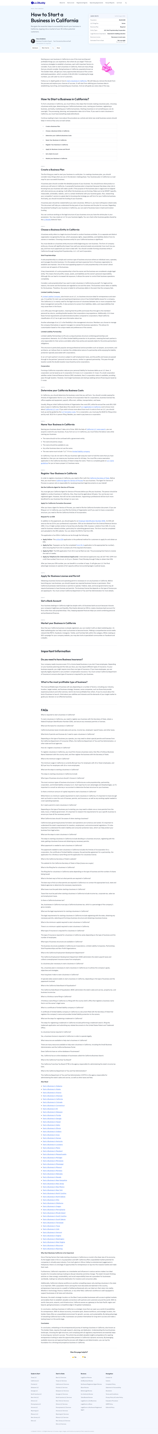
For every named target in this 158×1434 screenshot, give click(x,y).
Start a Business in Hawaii (52, 1122)
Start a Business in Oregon (52, 1206)
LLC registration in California (91, 407)
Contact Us (109, 1377)
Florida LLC (34, 1384)
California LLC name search (96, 429)
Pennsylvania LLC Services (63, 1407)
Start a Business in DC (50, 1109)
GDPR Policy (109, 1404)
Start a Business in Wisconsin (53, 1245)
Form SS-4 (80, 545)
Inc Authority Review (87, 1394)
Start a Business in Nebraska (53, 1174)
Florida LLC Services (61, 1387)
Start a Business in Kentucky (53, 1141)
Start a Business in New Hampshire (55, 1180)
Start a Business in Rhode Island (54, 1213)
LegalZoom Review (86, 1377)
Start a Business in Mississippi (53, 1164)
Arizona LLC (34, 1407)
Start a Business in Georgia (52, 1119)
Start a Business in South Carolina (54, 1216)
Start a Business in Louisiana (53, 1145)
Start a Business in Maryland (52, 1151)
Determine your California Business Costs (57, 135)
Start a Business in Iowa (51, 1135)
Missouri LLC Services (62, 1417)
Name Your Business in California (54, 140)
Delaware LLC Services (62, 1391)
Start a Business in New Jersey (53, 1184)
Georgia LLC (34, 1391)
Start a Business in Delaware (52, 1112)
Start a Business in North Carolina (54, 1193)
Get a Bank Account (50, 154)
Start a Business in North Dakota (54, 1197)
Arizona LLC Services (62, 1411)
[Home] (38, 2)
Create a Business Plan (51, 126)
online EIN (59, 539)
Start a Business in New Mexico (53, 1187)
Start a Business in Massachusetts (54, 1154)
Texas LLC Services (61, 1381)
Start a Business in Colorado (52, 1102)
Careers (108, 1381)
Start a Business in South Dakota (54, 1219)
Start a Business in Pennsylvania (54, 1210)
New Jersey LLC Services (63, 1421)
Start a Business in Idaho (51, 1125)
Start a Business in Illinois (52, 1128)
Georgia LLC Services (62, 1394)
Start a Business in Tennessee (53, 1223)
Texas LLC (34, 1377)
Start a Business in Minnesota (53, 1161)
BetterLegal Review (86, 1391)
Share (58, 48)
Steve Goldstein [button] (41, 39)
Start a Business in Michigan (52, 1158)
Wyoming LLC (35, 1411)
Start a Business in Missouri (52, 1167)
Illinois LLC (34, 1401)
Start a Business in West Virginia (54, 1242)
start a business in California (77, 81)
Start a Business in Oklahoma (53, 1203)
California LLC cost (52, 409)
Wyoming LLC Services (62, 1414)
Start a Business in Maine (51, 1148)
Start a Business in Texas (51, 1226)
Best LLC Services (61, 1377)
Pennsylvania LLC (36, 1404)
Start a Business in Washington (53, 1239)
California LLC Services (62, 1384)
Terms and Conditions (112, 1394)
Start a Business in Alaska (52, 1089)
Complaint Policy (110, 1384)
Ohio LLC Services (61, 1424)
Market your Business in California (55, 158)
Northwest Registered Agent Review (91, 1384)
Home (32, 8)
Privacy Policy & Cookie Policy (114, 1397)
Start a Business (39, 8)
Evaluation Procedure (112, 1401)
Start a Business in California (53, 1099)
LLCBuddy (47, 220)
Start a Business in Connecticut (54, 1106)
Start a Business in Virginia (52, 1236)
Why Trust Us (45, 48)
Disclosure (35, 48)
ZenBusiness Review (87, 1381)
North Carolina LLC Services (64, 1397)
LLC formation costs (69, 412)
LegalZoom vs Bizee (86, 1404)
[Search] (126, 3)
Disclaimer (109, 1391)
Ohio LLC (33, 1421)
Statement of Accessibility (113, 1387)
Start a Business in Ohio (51, 1200)
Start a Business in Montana (52, 1171)
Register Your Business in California (55, 145)
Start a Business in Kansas (52, 1138)
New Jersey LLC (35, 1417)
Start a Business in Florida (52, 1115)
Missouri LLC (34, 1414)
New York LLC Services (62, 1401)
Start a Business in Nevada (52, 1177)
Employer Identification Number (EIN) (92, 521)
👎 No (84, 1357)
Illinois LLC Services (62, 1404)
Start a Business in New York (53, 1190)
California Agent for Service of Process (69, 481)
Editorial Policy (110, 1407)
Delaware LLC (35, 1387)
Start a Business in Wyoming (52, 1249)
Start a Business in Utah (51, 1229)
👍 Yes (74, 1357)
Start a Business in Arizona (52, 1093)
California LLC (35, 1381)
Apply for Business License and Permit (56, 149)
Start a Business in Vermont (52, 1232)
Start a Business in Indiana (52, 1132)
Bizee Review (85, 1387)
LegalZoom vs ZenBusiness (88, 1401)
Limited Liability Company (51, 297)
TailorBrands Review (87, 1397)
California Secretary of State (99, 478)
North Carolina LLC (36, 1394)
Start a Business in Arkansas (52, 1096)
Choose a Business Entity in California (56, 131)
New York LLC (35, 1397)
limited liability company (81, 451)
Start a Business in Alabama (52, 1086)
